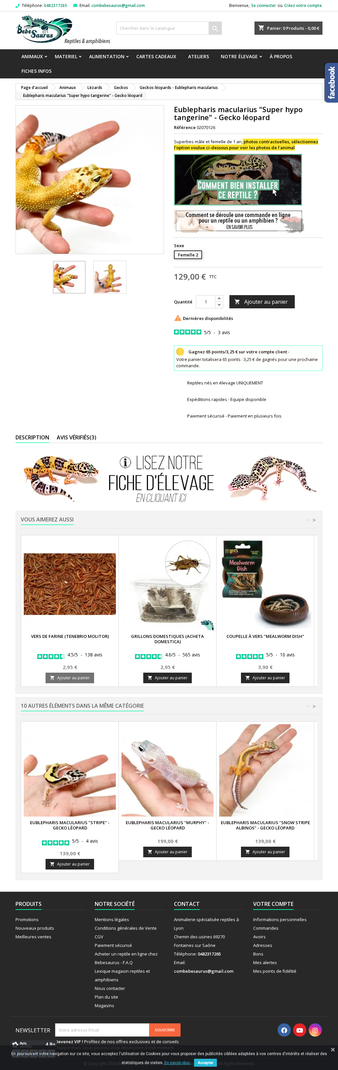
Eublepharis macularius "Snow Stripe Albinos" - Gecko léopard (265, 825)
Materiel (66, 56)
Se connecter (263, 5)
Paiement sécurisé (113, 945)
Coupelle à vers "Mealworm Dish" (265, 636)
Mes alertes (265, 962)
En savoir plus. (177, 1062)
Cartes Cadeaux (156, 56)
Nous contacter (110, 988)
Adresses (262, 945)
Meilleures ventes (33, 937)
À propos (281, 56)
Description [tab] (32, 437)
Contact (187, 904)
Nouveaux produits (35, 928)
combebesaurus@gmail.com (118, 5)
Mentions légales (112, 919)
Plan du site (106, 997)
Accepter (205, 1062)
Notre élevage (239, 56)
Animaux (32, 56)
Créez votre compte (303, 5)
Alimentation (106, 56)
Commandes (266, 928)
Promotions (27, 919)
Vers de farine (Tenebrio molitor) (70, 636)
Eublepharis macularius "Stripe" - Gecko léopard (70, 825)
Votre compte (273, 904)
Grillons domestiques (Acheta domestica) (167, 639)
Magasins (104, 1005)
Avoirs (259, 937)
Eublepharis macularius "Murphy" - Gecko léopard (167, 825)
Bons (258, 954)
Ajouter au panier (261, 301)
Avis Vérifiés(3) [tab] (76, 437)
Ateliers (198, 56)
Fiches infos (36, 71)
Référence (185, 127)
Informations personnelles (280, 919)
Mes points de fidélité (274, 971)
